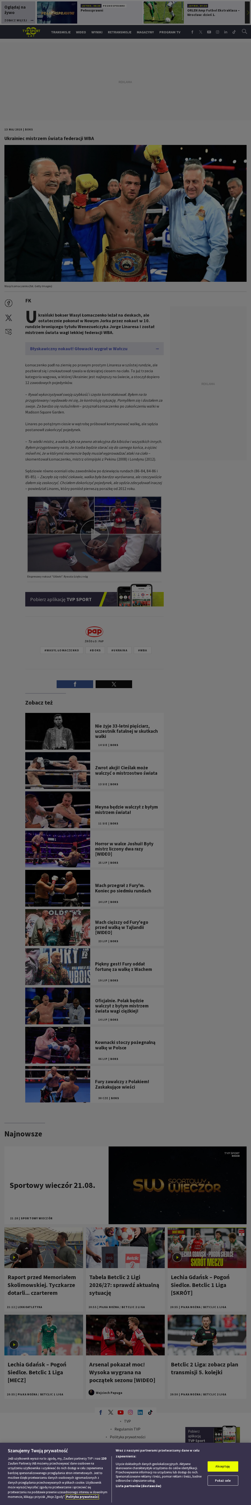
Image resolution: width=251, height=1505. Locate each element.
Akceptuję (222, 1466)
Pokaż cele (223, 1481)
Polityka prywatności (82, 1497)
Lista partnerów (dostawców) (138, 1486)
